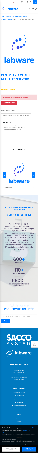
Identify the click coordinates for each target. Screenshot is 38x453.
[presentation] (4, 175)
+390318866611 (20, 395)
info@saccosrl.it (20, 399)
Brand (19, 421)
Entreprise (19, 418)
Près (5, 321)
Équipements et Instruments (21, 16)
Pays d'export (19, 273)
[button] (33, 428)
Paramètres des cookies (20, 405)
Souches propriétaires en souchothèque (19, 284)
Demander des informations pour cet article (16, 115)
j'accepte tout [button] (29, 449)
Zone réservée (9, 103)
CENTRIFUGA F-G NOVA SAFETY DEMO (14, 189)
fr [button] (14, 2)
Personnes (19, 262)
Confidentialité (19, 402)
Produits (8, 16)
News (19, 425)
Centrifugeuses (7, 19)
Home (2, 16)
